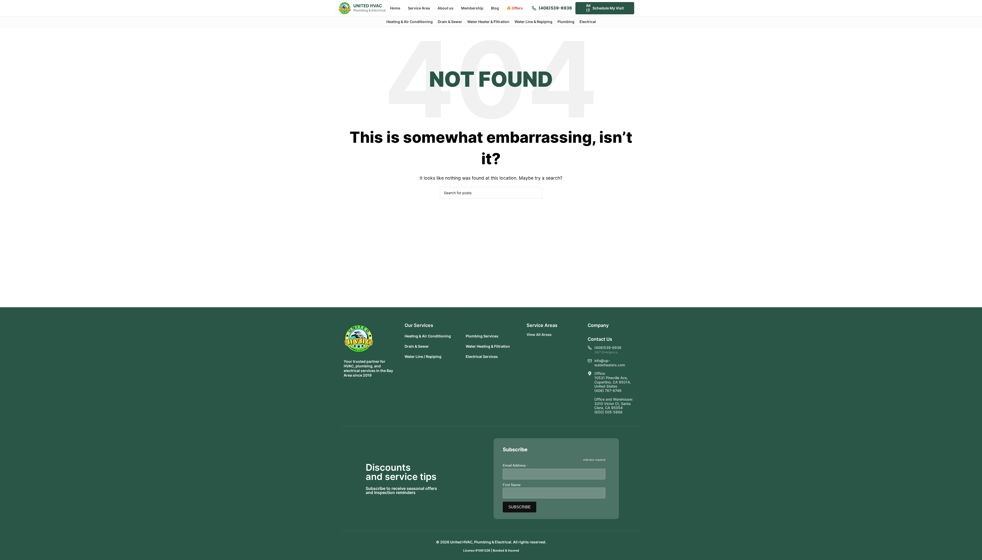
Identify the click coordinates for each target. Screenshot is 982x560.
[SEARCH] (536, 193)
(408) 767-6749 (607, 390)
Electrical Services (482, 356)
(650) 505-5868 (608, 412)
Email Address (516, 465)
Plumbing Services (482, 336)
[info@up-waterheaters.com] (590, 361)
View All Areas (539, 334)
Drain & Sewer (417, 346)
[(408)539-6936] (534, 8)
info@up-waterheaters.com (609, 362)
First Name (512, 485)
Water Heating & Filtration (488, 346)
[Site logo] (362, 7)
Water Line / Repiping (423, 356)
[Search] (641, 8)
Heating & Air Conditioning (428, 336)
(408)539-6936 (555, 7)
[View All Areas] (556, 335)
